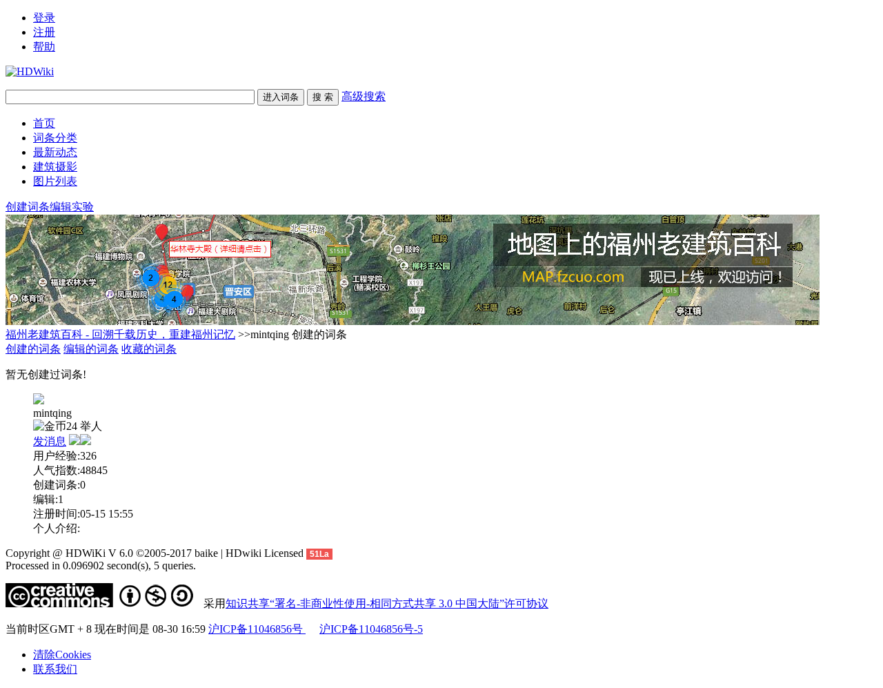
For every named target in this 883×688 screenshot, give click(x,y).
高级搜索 (363, 96)
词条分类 (55, 138)
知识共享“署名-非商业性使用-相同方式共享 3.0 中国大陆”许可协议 (387, 603)
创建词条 (28, 207)
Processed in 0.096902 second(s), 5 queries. (101, 565)
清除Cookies (62, 654)
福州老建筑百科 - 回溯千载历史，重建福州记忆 (120, 334)
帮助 (44, 46)
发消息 (49, 441)
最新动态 (55, 152)
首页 (44, 123)
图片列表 (55, 181)
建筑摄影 (55, 167)
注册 (44, 32)
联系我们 (55, 669)
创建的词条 (33, 349)
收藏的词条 (149, 349)
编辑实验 (72, 207)
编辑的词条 (91, 349)
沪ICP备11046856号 (257, 629)
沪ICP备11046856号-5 (371, 629)
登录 (44, 17)
